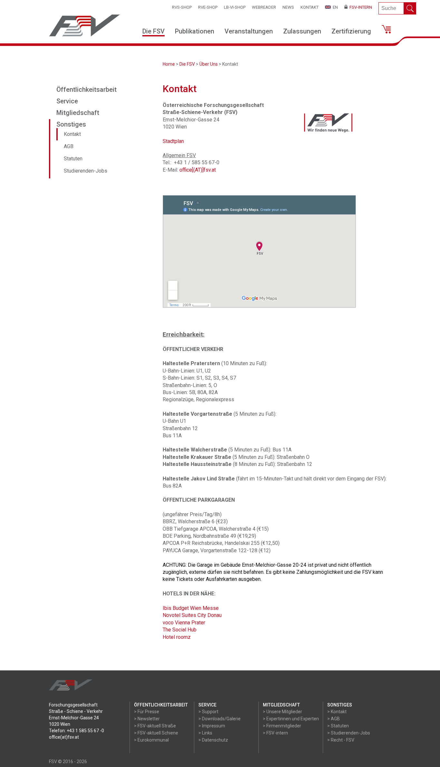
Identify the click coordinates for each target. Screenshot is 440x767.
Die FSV (153, 31)
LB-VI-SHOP (234, 7)
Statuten (73, 159)
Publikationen (194, 31)
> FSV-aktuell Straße (155, 725)
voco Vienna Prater (184, 623)
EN (334, 7)
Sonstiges (71, 124)
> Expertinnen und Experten (291, 718)
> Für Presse (146, 711)
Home (169, 64)
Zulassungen (302, 31)
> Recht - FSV (340, 740)
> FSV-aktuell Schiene (156, 732)
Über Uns (208, 64)
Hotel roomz (177, 637)
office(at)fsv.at (64, 737)
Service (67, 101)
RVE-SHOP (207, 7)
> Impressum (211, 725)
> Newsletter (147, 718)
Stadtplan (173, 141)
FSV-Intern (360, 7)
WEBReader (264, 7)
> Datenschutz (213, 740)
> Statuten (338, 725)
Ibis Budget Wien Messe (191, 608)
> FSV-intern (275, 732)
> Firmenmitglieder (282, 725)
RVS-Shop (182, 7)
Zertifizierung (351, 31)
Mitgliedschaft (77, 113)
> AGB (333, 718)
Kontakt (310, 7)
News (288, 7)
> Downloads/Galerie (219, 718)
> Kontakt (337, 711)
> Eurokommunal (151, 740)
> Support (208, 711)
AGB (68, 146)
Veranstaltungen (249, 31)
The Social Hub (179, 630)
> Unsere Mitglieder (282, 711)
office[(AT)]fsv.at (197, 170)
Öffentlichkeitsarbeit (86, 89)
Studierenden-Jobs (85, 171)
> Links (205, 732)
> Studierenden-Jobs (348, 732)
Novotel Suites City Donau (192, 615)
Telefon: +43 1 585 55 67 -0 (76, 730)
